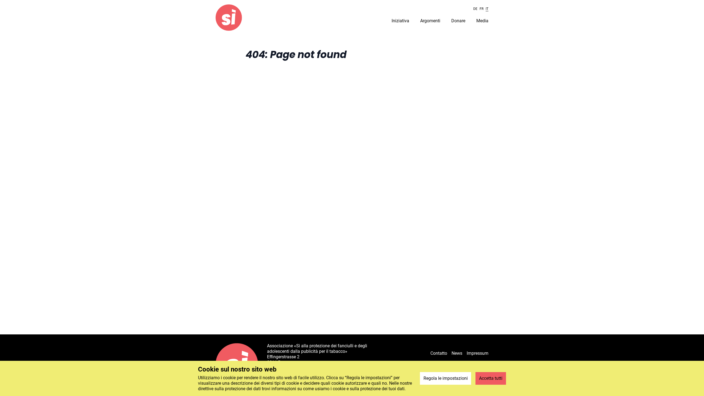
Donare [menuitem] (458, 20)
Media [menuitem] (482, 20)
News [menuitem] (457, 353)
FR (481, 9)
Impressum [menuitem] (477, 353)
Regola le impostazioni (446, 378)
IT (487, 9)
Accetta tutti (490, 378)
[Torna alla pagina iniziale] (229, 17)
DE (475, 9)
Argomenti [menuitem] (430, 20)
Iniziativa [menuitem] (400, 20)
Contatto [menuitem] (438, 353)
